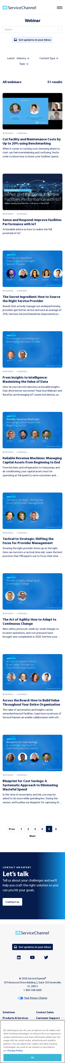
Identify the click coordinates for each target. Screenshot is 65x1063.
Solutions (9, 1012)
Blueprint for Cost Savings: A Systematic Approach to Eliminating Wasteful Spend (30, 785)
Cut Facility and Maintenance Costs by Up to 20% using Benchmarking (32, 141)
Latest (11, 58)
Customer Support (48, 1018)
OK (32, 1057)
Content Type (47, 58)
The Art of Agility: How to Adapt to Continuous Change (29, 621)
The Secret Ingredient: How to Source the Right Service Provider (31, 298)
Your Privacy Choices (35, 998)
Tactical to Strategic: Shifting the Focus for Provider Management (28, 540)
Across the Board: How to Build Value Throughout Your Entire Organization (31, 702)
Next (32, 836)
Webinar (8, 133)
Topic (22, 63)
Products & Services (15, 1018)
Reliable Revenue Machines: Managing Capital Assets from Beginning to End (32, 460)
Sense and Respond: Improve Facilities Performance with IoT (32, 222)
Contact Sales (45, 1012)
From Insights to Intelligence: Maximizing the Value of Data (25, 379)
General (22, 133)
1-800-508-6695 (32, 990)
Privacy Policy (15, 1050)
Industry (21, 58)
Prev (12, 829)
